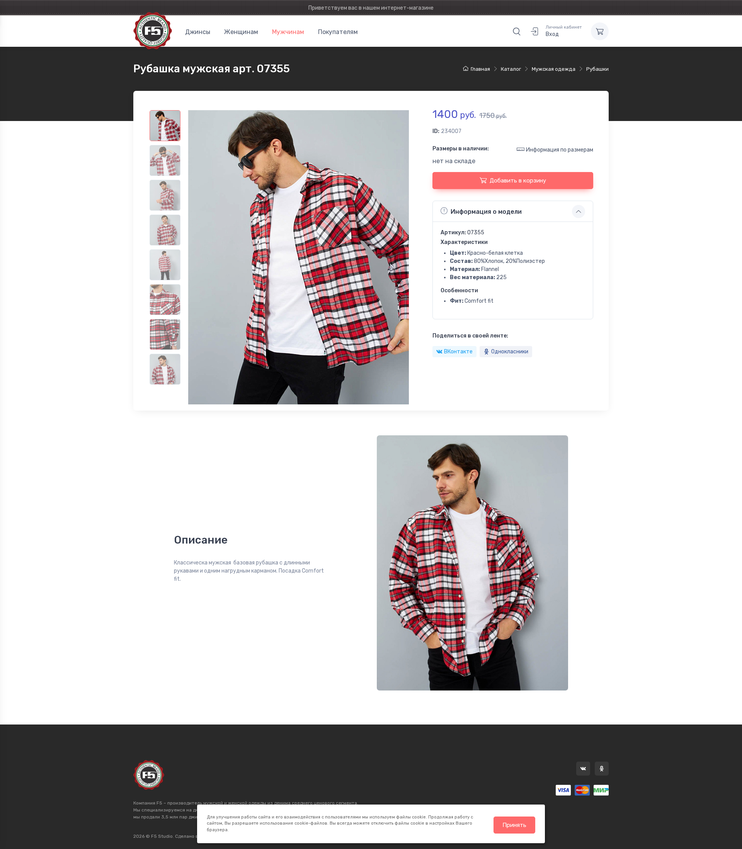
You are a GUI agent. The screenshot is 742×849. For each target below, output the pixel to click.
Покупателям (338, 32)
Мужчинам (288, 32)
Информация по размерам (559, 150)
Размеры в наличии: (460, 148)
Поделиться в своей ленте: (470, 335)
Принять (514, 825)
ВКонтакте (458, 351)
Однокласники (509, 351)
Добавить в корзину (518, 180)
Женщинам (241, 32)
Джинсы (197, 32)
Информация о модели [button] (486, 211)
